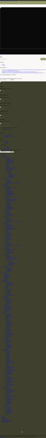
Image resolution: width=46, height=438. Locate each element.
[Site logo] (23, 4)
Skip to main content (10, 0)
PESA (5, 280)
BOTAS (8, 165)
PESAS (8, 326)
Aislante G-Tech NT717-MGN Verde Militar (27, 71)
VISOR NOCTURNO (8, 309)
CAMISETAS (9, 269)
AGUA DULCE (7, 319)
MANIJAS (9, 341)
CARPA (8, 166)
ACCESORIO (7, 157)
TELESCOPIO (7, 307)
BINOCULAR (7, 305)
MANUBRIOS (9, 238)
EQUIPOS (6, 164)
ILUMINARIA (9, 192)
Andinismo (6, 141)
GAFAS (8, 189)
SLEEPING (9, 169)
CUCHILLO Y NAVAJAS (11, 158)
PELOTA (6, 279)
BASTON (8, 397)
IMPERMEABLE (10, 346)
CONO (8, 351)
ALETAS (8, 289)
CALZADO (9, 180)
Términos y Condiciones (8, 136)
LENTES (8, 302)
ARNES (10, 260)
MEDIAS (8, 412)
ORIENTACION (10, 160)
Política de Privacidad (8, 135)
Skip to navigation (3, 0)
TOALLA (8, 286)
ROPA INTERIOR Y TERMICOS (13, 183)
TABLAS (8, 294)
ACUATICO (6, 356)
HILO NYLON (9, 325)
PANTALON (9, 182)
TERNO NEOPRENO (11, 295)
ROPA (5, 179)
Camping (6, 142)
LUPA (5, 310)
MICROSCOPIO (7, 308)
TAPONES (9, 285)
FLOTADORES (10, 324)
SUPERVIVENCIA (10, 161)
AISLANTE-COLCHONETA (12, 167)
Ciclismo (6, 143)
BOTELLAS (9, 227)
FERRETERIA (12, 177)
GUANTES (9, 234)
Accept (5, 437)
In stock (3, 65)
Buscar (1, 57)
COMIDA (8, 159)
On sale (3, 64)
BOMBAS (9, 226)
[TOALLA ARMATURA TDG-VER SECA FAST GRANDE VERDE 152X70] (17, 69)
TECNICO (9, 170)
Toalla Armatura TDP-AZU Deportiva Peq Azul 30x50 (33, 72)
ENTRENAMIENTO (11, 284)
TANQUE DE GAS (10, 162)
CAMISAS (9, 408)
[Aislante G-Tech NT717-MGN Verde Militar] (10, 71)
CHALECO (9, 314)
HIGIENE (8, 190)
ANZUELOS (9, 320)
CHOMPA (9, 181)
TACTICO (6, 364)
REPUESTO (6, 178)
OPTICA (8, 205)
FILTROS (8, 301)
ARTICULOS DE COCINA (12, 200)
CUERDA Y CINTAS (13, 262)
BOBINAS (9, 340)
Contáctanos (6, 137)
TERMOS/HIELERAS (11, 194)
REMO (8, 316)
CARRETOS (9, 323)
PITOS (8, 353)
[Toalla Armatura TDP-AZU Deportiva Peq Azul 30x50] (12, 72)
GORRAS (8, 292)
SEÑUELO (9, 327)
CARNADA (9, 322)
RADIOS (8, 354)
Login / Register (5, 422)
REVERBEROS (10, 207)
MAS (8, 163)
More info (2, 437)
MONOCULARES (8, 306)
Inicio (1, 74)
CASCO (8, 233)
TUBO (8, 239)
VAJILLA (8, 195)
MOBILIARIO (9, 196)
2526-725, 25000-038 (6, 128)
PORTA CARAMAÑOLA (11, 228)
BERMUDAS (9, 267)
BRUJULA (9, 209)
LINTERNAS (11, 176)
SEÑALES (9, 352)
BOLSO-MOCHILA (10, 168)
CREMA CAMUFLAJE (11, 369)
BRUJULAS (9, 403)
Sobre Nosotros (7, 146)
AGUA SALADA (7, 329)
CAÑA (8, 321)
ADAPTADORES (10, 300)
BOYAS (8, 358)
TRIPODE (9, 303)
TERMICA (9, 347)
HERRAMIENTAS (10, 229)
